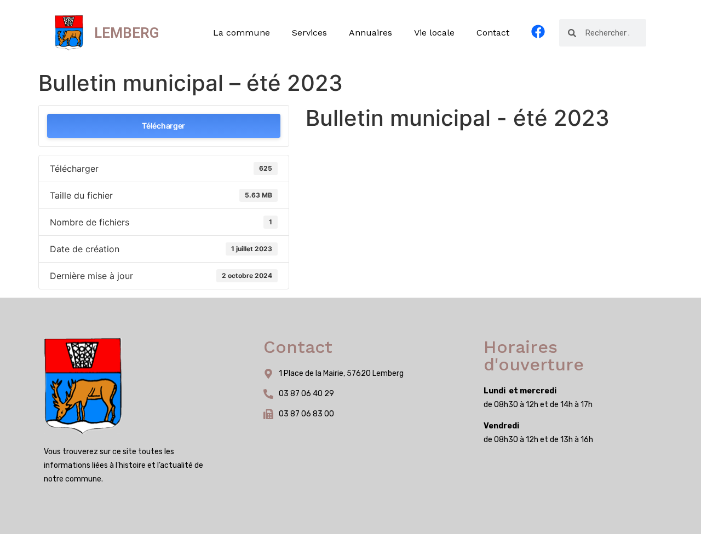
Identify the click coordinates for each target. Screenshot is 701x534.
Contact (492, 32)
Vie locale (434, 32)
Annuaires (370, 32)
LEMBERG (126, 33)
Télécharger (163, 125)
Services (309, 32)
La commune (241, 32)
